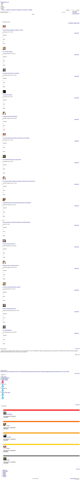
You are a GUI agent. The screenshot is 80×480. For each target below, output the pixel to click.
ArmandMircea (9, 414)
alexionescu (9, 437)
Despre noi (5, 470)
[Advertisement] (14, 10)
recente (78, 22)
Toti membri (77, 404)
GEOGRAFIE (22, 371)
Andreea (8, 459)
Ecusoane (4, 475)
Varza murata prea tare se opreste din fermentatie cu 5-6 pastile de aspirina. (16, 222)
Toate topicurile (77, 373)
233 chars (64, 12)
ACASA (3, 9)
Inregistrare (77, 13)
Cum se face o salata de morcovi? (9, 243)
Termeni (4, 472)
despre (76, 354)
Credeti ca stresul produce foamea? (9, 308)
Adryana (8, 448)
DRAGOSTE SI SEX (36, 371)
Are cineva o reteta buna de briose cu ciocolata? (11, 286)
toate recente (77, 348)
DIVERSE (2, 371)
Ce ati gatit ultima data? (7, 330)
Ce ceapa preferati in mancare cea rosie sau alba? (12, 159)
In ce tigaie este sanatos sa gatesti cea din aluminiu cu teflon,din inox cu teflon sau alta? (19, 181)
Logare (73, 13)
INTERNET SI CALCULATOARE (62, 371)
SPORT (30, 371)
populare (70, 22)
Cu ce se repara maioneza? (8, 51)
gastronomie (76, 54)
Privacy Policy (5, 471)
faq (78, 354)
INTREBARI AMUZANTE (50, 371)
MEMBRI (30, 9)
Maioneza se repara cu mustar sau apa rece (11, 265)
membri (4, 474)
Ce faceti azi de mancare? (7, 94)
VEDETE (42, 371)
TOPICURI (13, 9)
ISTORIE (27, 371)
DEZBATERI (19, 9)
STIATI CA (17, 371)
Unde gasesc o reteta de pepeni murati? (10, 116)
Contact (4, 473)
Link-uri (4, 476)
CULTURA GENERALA (10, 371)
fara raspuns (74, 22)
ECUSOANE (25, 9)
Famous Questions (73, 478)
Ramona (8, 425)
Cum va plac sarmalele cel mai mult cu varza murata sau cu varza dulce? (16, 137)
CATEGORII (8, 9)
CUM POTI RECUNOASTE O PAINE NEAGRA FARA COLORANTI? (17, 202)
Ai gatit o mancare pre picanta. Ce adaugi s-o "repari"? (13, 29)
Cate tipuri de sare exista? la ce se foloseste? (11, 73)
